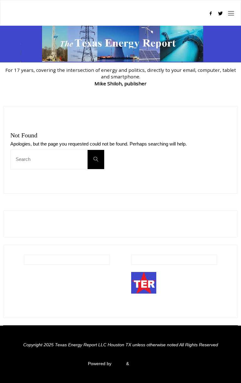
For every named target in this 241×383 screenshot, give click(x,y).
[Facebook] (210, 13)
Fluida (118, 363)
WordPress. (141, 363)
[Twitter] (220, 13)
